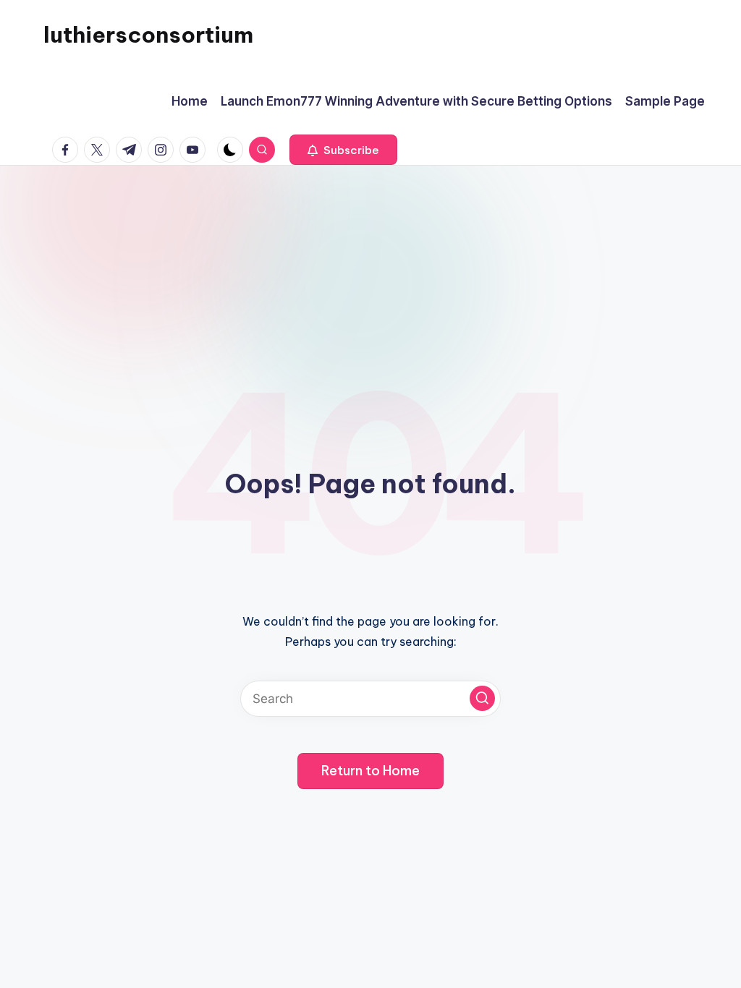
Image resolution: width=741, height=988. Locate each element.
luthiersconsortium (148, 34)
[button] (343, 150)
